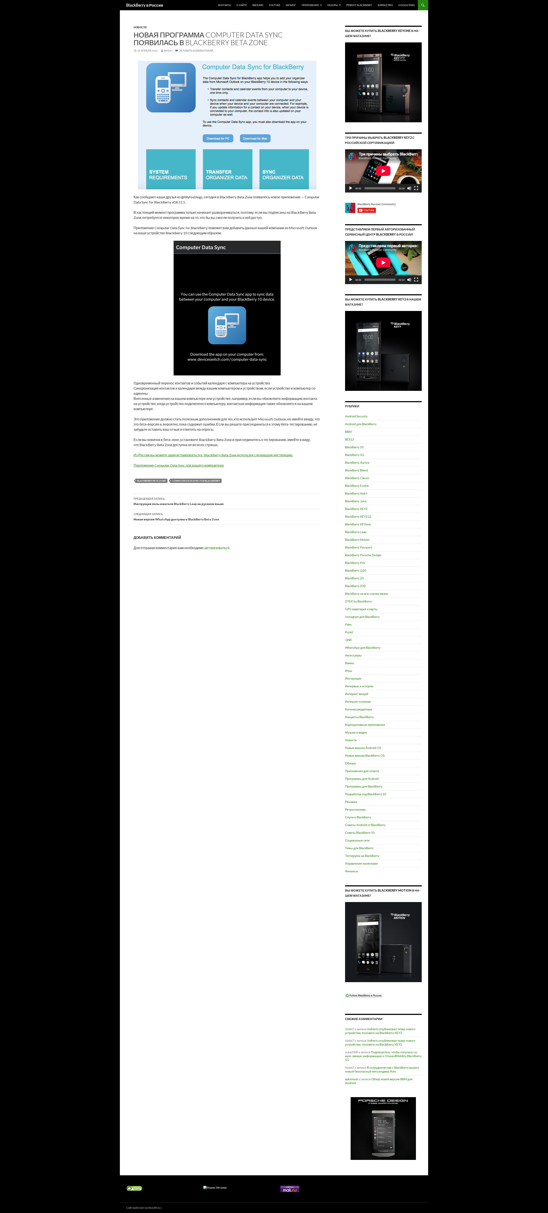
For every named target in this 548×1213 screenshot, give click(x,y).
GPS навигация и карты (361, 609)
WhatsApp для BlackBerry (362, 647)
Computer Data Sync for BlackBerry (196, 480)
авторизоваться (216, 548)
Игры (348, 670)
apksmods (352, 1079)
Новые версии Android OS (363, 748)
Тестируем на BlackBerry (362, 855)
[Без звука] (409, 188)
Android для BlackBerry (361, 424)
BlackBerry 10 (354, 447)
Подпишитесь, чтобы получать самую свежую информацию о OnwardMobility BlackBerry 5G (383, 1056)
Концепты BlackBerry (359, 717)
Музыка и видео (356, 732)
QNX (348, 640)
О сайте (242, 5)
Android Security (356, 416)
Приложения (310, 5)
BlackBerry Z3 (354, 578)
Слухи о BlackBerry (358, 817)
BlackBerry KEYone (358, 524)
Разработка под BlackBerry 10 (365, 794)
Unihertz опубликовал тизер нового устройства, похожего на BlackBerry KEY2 (380, 1031)
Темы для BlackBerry (359, 848)
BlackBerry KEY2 (356, 509)
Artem (168, 50)
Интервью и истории (359, 686)
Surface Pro (385, 5)
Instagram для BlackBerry (362, 616)
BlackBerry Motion (357, 539)
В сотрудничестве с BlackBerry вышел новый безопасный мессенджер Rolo (382, 1069)
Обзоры (332, 5)
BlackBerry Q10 (355, 570)
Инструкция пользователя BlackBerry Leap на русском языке (179, 501)
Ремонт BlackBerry (359, 5)
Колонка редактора (358, 709)
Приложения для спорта (362, 771)
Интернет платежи (358, 701)
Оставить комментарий (196, 50)
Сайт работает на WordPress (144, 1207)
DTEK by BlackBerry (358, 601)
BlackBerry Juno (355, 501)
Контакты (224, 5)
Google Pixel (406, 5)
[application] (383, 171)
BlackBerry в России (144, 5)
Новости (140, 27)
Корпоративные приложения (365, 724)
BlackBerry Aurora (357, 462)
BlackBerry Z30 (355, 586)
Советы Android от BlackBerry (365, 825)
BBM (348, 431)
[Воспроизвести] (350, 188)
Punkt (349, 632)
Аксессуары (353, 655)
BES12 (349, 439)
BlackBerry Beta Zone (151, 480)
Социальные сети (357, 840)
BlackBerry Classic (357, 478)
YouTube (274, 5)
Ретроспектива (355, 809)
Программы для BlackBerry (363, 786)
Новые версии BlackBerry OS (365, 755)
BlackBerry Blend (356, 470)
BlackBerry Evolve (357, 485)
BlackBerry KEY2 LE (358, 516)
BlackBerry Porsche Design (363, 555)
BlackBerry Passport (358, 547)
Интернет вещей (356, 694)
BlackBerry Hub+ (356, 493)
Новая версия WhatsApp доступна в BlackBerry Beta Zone (176, 516)
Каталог (291, 5)
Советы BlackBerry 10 (360, 832)
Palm (348, 624)
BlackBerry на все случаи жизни (366, 593)
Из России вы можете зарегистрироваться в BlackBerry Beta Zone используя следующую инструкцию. (213, 455)
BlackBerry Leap (355, 532)
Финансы (351, 871)
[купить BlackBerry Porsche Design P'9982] (383, 1128)
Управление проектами (361, 863)
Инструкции (353, 678)
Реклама (351, 802)
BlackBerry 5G (354, 455)
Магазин (257, 5)
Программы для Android (362, 778)
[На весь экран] (416, 188)
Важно (349, 663)
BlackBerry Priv (355, 563)
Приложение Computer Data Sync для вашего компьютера (179, 465)
